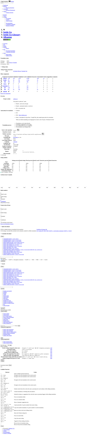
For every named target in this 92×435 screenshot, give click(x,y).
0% (8, 80)
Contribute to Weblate (10, 24)
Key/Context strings (7, 316)
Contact (7, 19)
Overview (5, 43)
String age (5, 298)
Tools (4, 53)
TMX (47, 230)
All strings (15, 71)
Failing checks (9, 55)
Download (15, 137)
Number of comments (7, 301)
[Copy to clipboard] (18, 130)
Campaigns (5, 86)
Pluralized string (6, 334)
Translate (15, 62)
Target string (6, 297)
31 (13, 81)
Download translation (10, 50)
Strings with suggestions (8, 329)
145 (19, 89)
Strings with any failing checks (9, 331)
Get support (8, 18)
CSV (38, 230)
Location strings (6, 318)
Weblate (12, 1)
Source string (6, 295)
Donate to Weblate (10, 25)
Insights (5, 47)
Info (4, 44)
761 (19, 80)
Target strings (6, 314)
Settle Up (7, 32)
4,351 (28, 80)
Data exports (8, 54)
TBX (45, 230)
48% (9, 81)
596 (27, 81)
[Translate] (1, 78)
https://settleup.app (23, 115)
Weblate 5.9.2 (11, 428)
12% (9, 87)
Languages (5, 9)
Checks (4, 11)
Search (4, 46)
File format (3, 258)
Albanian (7, 37)
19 (13, 80)
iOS (5, 87)
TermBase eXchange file (42, 229)
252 (14, 78)
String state (5, 319)
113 (27, 86)
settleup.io (15, 98)
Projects (5, 6)
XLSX (70, 230)
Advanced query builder (6, 310)
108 (19, 81)
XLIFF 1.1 (66, 230)
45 (18, 87)
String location (6, 305)
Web (5, 81)
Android (5, 91)
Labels (4, 294)
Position (5, 292)
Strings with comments (8, 330)
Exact (16, 325)
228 (38, 78)
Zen (26, 71)
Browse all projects (10, 7)
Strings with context (7, 335)
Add (19, 325)
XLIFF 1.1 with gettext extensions (56, 230)
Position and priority (7, 291)
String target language (8, 322)
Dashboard (5, 5)
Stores (5, 83)
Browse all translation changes (7, 223)
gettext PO (41, 230)
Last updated (6, 299)
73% (9, 78)
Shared (5, 78)
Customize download (10, 52)
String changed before (8, 342)
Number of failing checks (8, 303)
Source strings (6, 313)
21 (18, 86)
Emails (4, 80)
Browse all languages (10, 10)
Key (4, 304)
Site (5, 89)
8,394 (28, 78)
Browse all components (6, 93)
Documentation (9, 23)
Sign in (4, 16)
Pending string (6, 320)
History (7, 48)
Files (4, 49)
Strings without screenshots (9, 333)
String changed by (7, 323)
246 (27, 87)
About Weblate (9, 20)
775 (27, 89)
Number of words (7, 300)
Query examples (4, 346)
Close (10, 365)
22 (43, 78)
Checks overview (9, 12)
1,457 (19, 78)
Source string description (8, 317)
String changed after (7, 341)
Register (5, 14)
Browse (11, 62)
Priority (4, 293)
